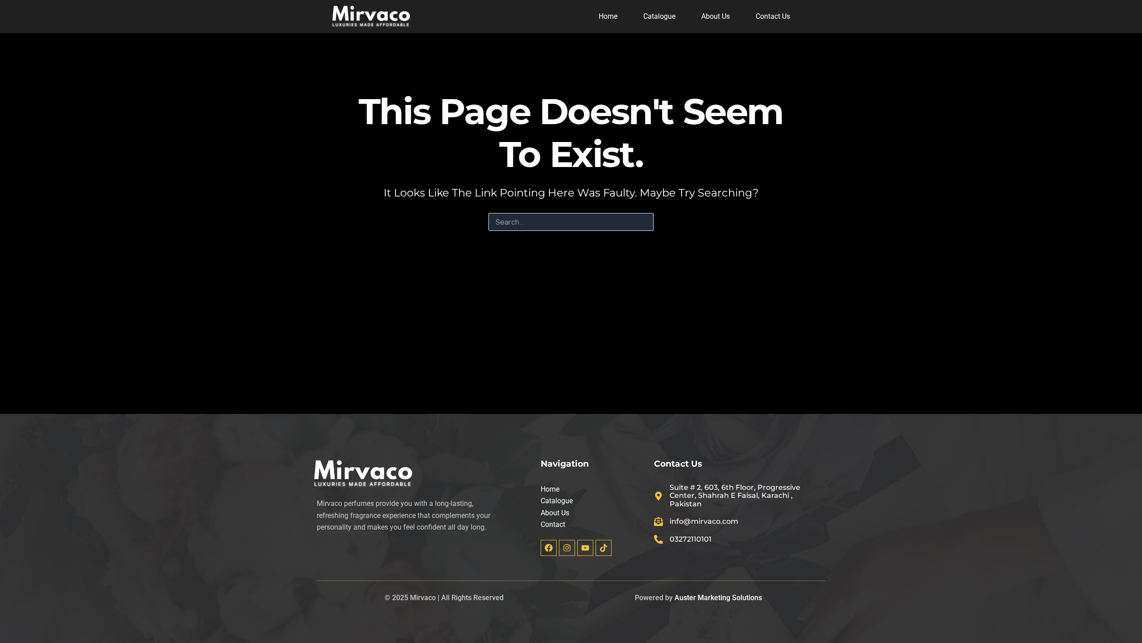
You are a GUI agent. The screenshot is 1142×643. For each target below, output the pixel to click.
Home (608, 16)
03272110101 (691, 539)
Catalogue (659, 16)
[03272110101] (658, 539)
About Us (715, 16)
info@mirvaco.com (704, 521)
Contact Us (773, 16)
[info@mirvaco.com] (658, 521)
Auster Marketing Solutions (718, 597)
